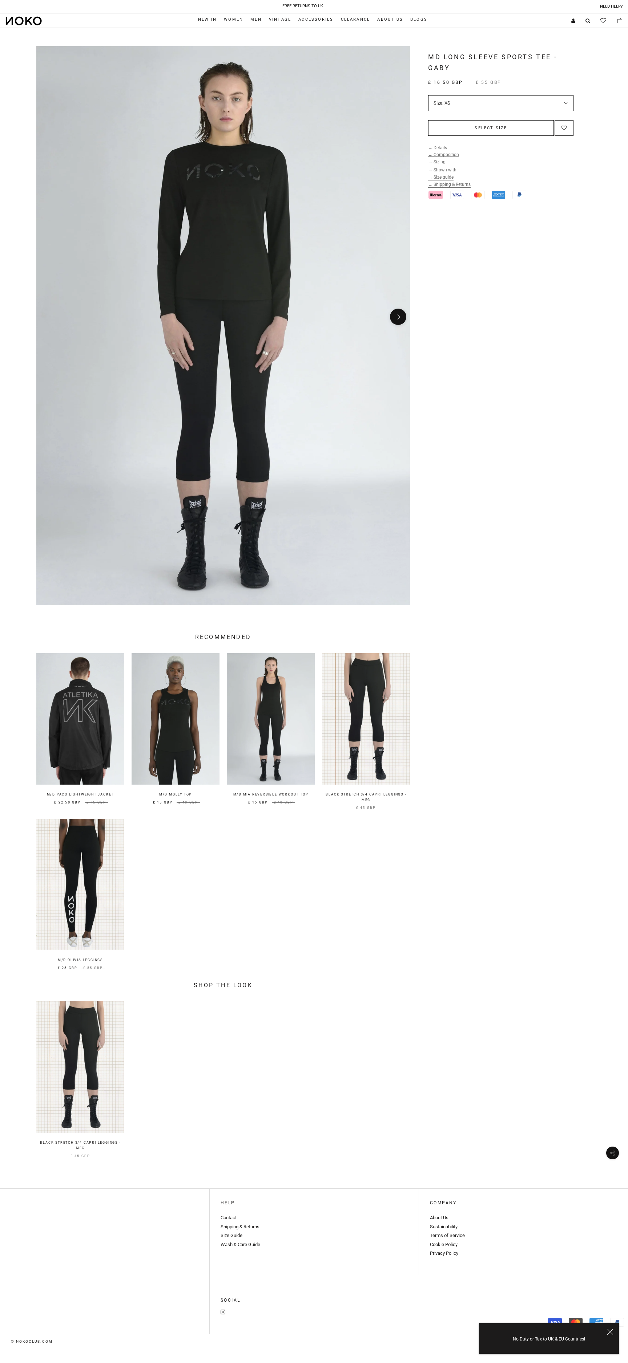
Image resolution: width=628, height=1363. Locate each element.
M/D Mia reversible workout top (271, 794)
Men (256, 19)
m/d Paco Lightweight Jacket (80, 794)
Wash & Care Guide (240, 1244)
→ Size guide (441, 177)
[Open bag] (620, 20)
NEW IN (207, 19)
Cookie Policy (444, 1244)
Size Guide (231, 1235)
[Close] (610, 1332)
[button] (564, 128)
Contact (229, 1217)
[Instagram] (223, 1311)
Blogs (418, 19)
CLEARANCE (355, 19)
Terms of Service (447, 1235)
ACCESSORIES (315, 19)
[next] (398, 317)
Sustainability (444, 1226)
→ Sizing (437, 161)
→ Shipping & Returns (449, 184)
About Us (390, 19)
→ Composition (443, 154)
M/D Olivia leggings (80, 960)
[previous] (48, 317)
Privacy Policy (444, 1253)
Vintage (280, 19)
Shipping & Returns (240, 1226)
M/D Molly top (175, 794)
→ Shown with (442, 169)
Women (233, 19)
